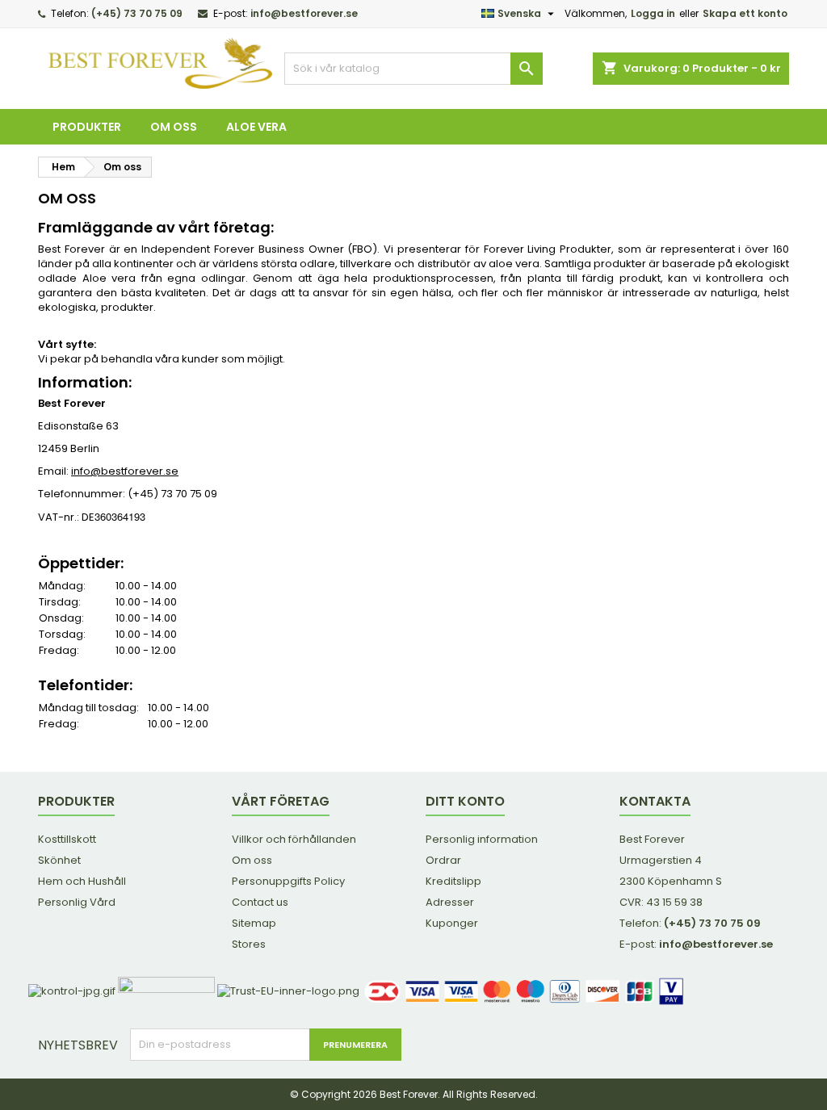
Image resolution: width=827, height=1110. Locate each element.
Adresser (450, 902)
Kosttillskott (67, 839)
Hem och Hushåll (82, 881)
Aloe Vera (256, 127)
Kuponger (452, 923)
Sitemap (254, 923)
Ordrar (443, 860)
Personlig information (482, 839)
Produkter (86, 127)
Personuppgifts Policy (288, 881)
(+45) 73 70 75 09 (137, 13)
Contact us (260, 902)
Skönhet (59, 860)
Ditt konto (465, 801)
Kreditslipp (453, 881)
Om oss (173, 127)
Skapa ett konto (745, 13)
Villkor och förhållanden (294, 839)
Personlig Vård (76, 902)
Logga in (653, 13)
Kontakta (655, 801)
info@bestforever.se (304, 13)
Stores (249, 944)
